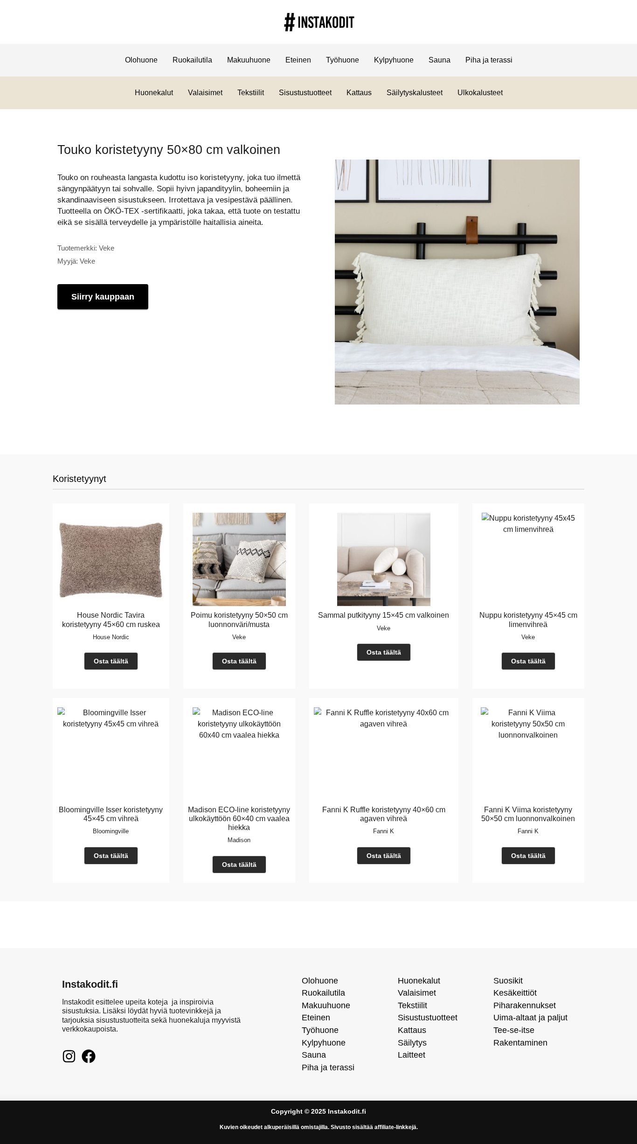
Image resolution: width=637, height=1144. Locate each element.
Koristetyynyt (79, 479)
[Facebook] (89, 1056)
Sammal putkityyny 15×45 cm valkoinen (383, 615)
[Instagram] (69, 1056)
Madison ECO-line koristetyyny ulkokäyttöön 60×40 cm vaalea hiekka (239, 818)
